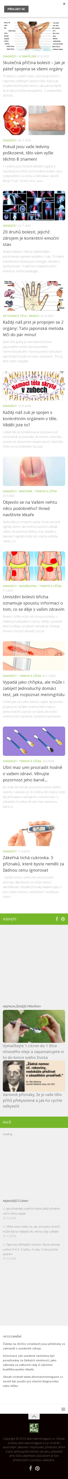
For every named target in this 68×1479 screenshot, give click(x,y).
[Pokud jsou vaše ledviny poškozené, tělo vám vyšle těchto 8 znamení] (34, 120)
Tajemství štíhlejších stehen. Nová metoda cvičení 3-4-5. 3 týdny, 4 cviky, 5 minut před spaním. (31, 1249)
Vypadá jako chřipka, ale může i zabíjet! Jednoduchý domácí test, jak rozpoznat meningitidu (34, 688)
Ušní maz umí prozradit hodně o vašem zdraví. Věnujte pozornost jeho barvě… (32, 773)
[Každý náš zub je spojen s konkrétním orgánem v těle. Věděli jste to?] (34, 386)
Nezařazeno (28, 586)
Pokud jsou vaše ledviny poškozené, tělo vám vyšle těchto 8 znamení (28, 153)
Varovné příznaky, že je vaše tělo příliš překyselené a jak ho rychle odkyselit (32, 1100)
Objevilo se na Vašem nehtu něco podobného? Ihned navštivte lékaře (30, 508)
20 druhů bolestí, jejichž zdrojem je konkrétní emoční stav (31, 238)
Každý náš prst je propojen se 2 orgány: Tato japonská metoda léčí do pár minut (33, 328)
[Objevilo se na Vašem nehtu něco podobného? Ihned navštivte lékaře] (34, 471)
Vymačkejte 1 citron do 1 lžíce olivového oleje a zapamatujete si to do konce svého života (33, 1051)
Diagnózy (10, 56)
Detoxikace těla (14, 316)
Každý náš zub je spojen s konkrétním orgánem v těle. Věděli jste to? (30, 418)
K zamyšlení (27, 56)
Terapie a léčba (46, 491)
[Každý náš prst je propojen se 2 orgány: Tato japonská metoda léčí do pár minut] (34, 295)
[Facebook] (57, 919)
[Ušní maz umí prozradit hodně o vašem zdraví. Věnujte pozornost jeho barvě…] (34, 741)
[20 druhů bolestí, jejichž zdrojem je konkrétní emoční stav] (34, 205)
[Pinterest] (63, 919)
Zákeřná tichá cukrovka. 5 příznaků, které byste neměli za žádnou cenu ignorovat (33, 864)
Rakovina (25, 491)
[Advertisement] (34, 963)
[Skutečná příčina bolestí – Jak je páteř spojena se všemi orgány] (34, 36)
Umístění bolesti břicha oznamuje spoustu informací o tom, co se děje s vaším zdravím (33, 603)
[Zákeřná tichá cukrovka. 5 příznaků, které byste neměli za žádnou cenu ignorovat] (34, 831)
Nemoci (34, 316)
